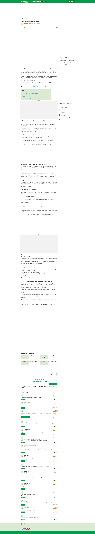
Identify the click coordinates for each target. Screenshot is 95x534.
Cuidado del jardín (63, 60)
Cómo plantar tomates (52, 361)
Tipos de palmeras (63, 110)
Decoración (69, 62)
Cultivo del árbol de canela (33, 356)
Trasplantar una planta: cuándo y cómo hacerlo (43, 277)
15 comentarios (38, 23)
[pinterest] (29, 529)
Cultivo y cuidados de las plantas (35, 18)
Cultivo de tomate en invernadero (40, 87)
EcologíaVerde (23, 18)
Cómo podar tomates (34, 361)
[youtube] (27, 529)
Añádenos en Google (54, 68)
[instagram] (25, 529)
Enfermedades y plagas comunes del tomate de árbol (34, 98)
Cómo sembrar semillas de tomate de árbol (32, 92)
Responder (23, 399)
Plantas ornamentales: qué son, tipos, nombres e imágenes (67, 106)
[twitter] (23, 529)
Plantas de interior (70, 60)
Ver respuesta (24, 417)
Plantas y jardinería (27, 18)
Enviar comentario (52, 384)
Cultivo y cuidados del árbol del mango (52, 356)
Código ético (23, 533)
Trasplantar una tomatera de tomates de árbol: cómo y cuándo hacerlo (35, 95)
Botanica (64, 62)
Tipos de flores (63, 115)
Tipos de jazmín (63, 114)
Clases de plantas (63, 112)
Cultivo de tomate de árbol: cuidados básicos (32, 93)
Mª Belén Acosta (27, 25)
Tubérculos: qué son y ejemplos (66, 117)
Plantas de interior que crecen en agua (67, 109)
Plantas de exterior (66, 64)
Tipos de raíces (63, 119)
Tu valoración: (32, 381)
